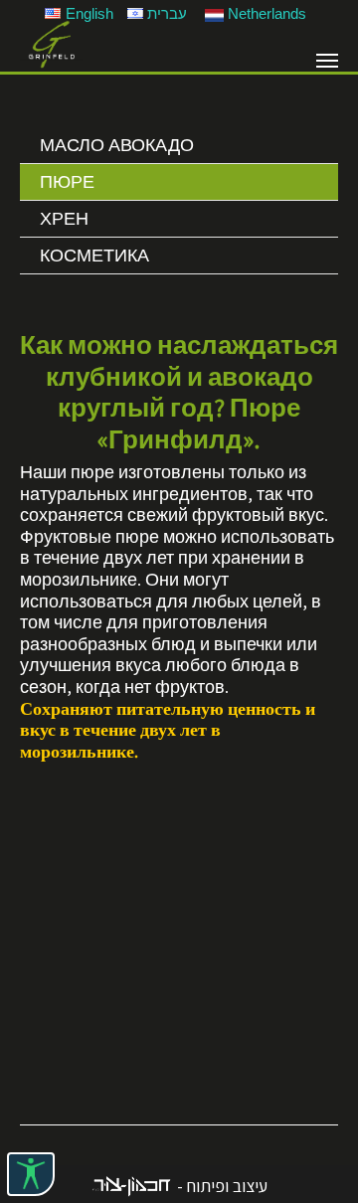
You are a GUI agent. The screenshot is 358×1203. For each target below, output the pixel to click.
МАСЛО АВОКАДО (117, 144)
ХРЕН (64, 218)
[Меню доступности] (31, 1174)
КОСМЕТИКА (94, 255)
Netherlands (267, 13)
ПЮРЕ (67, 181)
